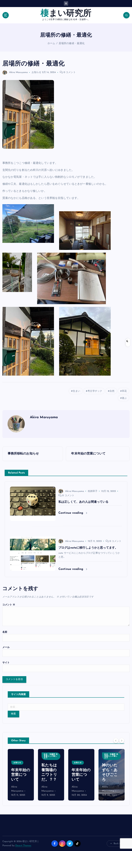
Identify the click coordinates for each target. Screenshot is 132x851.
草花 (124, 391)
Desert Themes (23, 845)
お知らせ (36, 72)
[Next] (121, 740)
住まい (76, 391)
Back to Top (120, 843)
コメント (8, 605)
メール (6, 647)
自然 (111, 391)
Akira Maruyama (18, 72)
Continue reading (71, 512)
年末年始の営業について (20, 775)
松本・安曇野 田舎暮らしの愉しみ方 (51, 756)
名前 (4, 632)
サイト (6, 663)
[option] (21, 775)
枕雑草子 (93, 491)
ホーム (51, 43)
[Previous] (115, 740)
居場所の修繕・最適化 (72, 43)
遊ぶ (124, 398)
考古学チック (94, 391)
